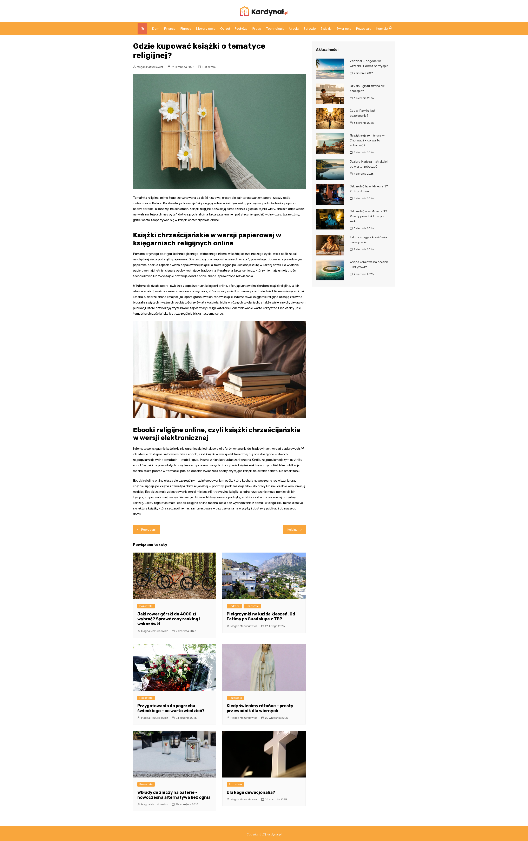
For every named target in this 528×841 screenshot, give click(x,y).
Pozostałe (363, 28)
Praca (256, 28)
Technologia (275, 28)
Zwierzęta (343, 28)
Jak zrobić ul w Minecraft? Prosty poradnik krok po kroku (368, 216)
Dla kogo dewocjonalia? (251, 792)
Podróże (241, 28)
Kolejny (292, 530)
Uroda (294, 28)
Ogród (225, 28)
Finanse (170, 28)
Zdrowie (310, 28)
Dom (155, 28)
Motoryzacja (205, 28)
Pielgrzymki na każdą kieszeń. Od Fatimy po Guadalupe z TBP (261, 616)
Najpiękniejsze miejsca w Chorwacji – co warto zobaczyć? (367, 140)
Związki (326, 28)
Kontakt (382, 28)
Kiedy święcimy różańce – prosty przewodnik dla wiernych (260, 708)
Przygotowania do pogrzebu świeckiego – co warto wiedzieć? (171, 708)
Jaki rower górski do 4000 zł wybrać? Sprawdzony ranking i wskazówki (168, 619)
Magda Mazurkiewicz (150, 66)
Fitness (185, 28)
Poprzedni (148, 530)
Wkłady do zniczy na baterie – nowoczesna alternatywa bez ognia (174, 795)
